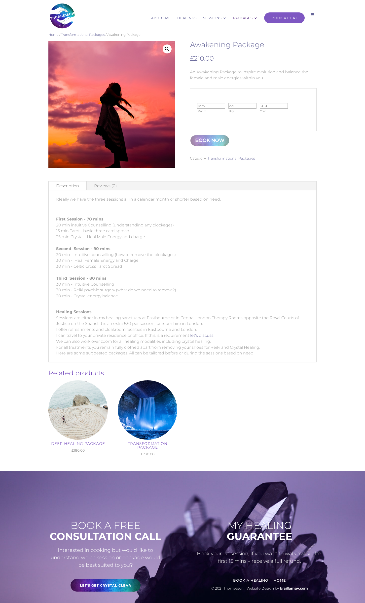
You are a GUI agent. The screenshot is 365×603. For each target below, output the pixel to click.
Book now (209, 140)
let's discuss (202, 335)
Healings (187, 18)
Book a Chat (284, 18)
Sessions (212, 18)
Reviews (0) (105, 185)
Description (67, 185)
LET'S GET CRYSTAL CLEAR (105, 585)
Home (53, 35)
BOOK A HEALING (250, 580)
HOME (280, 580)
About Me (161, 18)
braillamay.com (294, 588)
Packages (243, 18)
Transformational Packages (83, 35)
